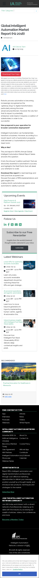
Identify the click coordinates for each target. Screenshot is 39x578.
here (5, 94)
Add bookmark (7, 38)
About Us (23, 435)
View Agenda (19, 211)
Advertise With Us (9, 435)
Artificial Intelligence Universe (10, 439)
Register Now (8, 211)
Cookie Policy (25, 444)
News (22, 417)
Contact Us (24, 438)
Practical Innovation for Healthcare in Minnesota (16, 384)
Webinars (6, 423)
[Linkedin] (5, 225)
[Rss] (20, 225)
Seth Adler (8, 396)
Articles (22, 414)
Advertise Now (8, 492)
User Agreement (8, 450)
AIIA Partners (7, 452)
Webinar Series (8, 461)
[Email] (17, 225)
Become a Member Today (9, 445)
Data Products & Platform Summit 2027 (12, 201)
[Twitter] (12, 225)
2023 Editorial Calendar (25, 456)
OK (19, 574)
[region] (19, 566)
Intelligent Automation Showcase (10, 456)
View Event (29, 211)
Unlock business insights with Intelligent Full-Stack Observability (13, 322)
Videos (22, 420)
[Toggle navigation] (4, 3)
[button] (19, 11)
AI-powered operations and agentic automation (12, 292)
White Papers (25, 423)
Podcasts (5, 420)
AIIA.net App (24, 450)
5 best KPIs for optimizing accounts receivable (13, 263)
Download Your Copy (11, 74)
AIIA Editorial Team (19, 47)
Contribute (24, 452)
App (4, 414)
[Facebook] (9, 225)
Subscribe (19, 248)
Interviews (6, 417)
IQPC (28, 546)
